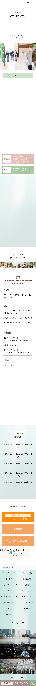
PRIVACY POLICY (24, 677)
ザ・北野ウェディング (9, 597)
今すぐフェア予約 (18, 517)
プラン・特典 (27, 573)
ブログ (9, 609)
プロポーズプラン (27, 597)
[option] (18, 56)
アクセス (27, 609)
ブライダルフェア (9, 573)
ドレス (9, 591)
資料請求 (18, 529)
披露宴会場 (27, 579)
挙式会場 (9, 579)
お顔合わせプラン (9, 603)
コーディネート (27, 591)
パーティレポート (27, 603)
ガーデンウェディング (9, 585)
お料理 (27, 585)
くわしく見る (11, 76)
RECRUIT (10, 677)
